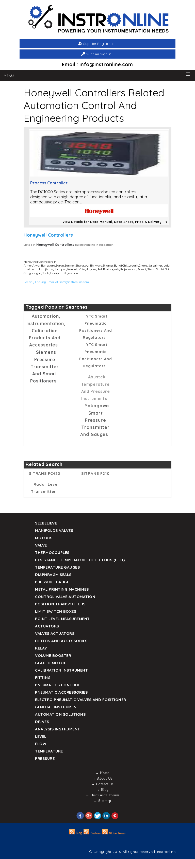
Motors (43, 537)
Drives (42, 721)
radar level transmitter (45, 488)
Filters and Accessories (61, 640)
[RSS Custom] (92, 833)
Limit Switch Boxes (55, 611)
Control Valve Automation (65, 596)
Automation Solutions (60, 714)
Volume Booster (53, 655)
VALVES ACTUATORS (54, 633)
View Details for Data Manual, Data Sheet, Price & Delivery (111, 222)
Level (40, 736)
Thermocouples (52, 552)
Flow (40, 743)
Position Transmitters (60, 604)
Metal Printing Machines (62, 589)
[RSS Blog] (75, 833)
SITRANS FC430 (44, 473)
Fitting (43, 677)
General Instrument (57, 707)
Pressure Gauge (52, 582)
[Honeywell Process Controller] (99, 175)
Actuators (47, 626)
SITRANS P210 (95, 473)
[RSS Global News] (114, 833)
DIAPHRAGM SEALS (53, 574)
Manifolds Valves (54, 530)
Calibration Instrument (61, 670)
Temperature (49, 751)
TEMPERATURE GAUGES (57, 567)
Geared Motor (51, 662)
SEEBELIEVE (46, 523)
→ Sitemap (102, 801)
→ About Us (102, 778)
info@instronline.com (74, 282)
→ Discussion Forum (102, 795)
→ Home (102, 773)
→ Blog (102, 790)
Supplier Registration (100, 44)
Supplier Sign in (98, 54)
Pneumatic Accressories (61, 692)
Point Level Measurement (62, 618)
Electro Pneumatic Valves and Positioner (80, 699)
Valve (41, 545)
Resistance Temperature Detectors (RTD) (80, 559)
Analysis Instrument (57, 729)
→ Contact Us (102, 784)
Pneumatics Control (57, 684)
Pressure (45, 758)
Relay (41, 648)
